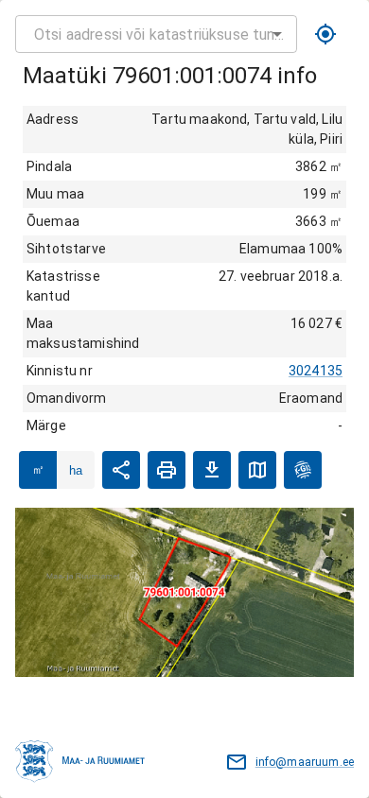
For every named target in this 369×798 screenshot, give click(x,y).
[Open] (277, 34)
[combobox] (156, 34)
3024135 (316, 370)
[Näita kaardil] (257, 470)
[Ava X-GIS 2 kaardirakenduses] (303, 470)
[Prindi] (166, 470)
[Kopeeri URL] (121, 470)
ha (75, 470)
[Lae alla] (212, 470)
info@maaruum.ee (304, 762)
